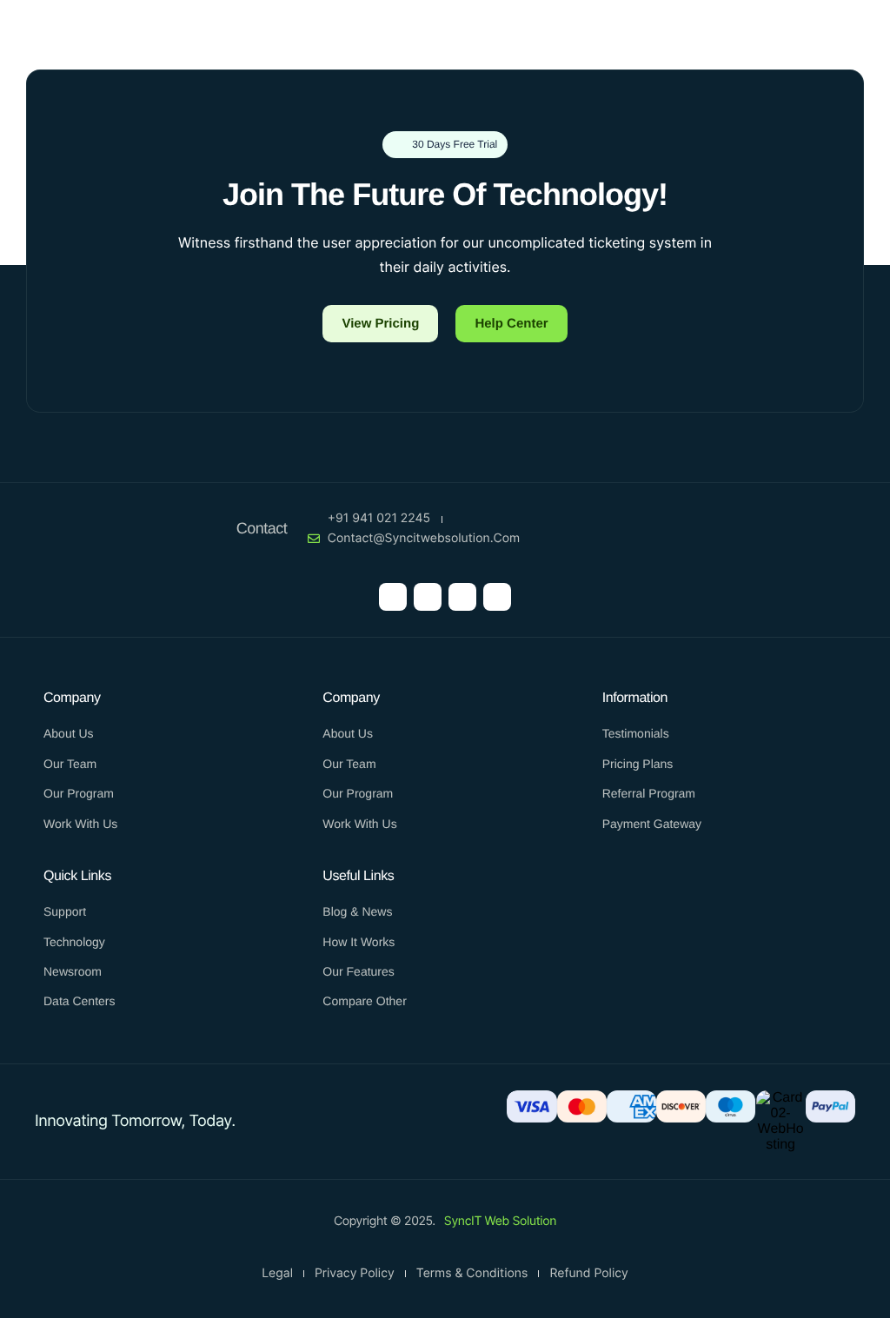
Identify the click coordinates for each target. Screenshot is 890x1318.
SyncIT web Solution (500, 1221)
